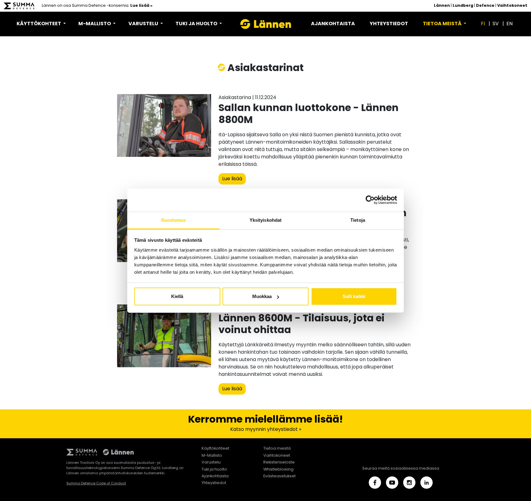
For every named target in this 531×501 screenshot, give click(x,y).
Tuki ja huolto (214, 469)
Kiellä (177, 296)
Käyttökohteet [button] (39, 24)
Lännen (442, 5)
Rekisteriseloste (279, 462)
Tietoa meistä (277, 448)
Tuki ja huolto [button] (196, 24)
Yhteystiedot (389, 24)
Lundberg (463, 5)
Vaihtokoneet (512, 5)
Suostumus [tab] (173, 220)
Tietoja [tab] (357, 220)
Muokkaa (262, 296)
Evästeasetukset (279, 476)
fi (483, 24)
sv (496, 24)
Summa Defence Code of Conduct (96, 483)
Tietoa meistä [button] (442, 24)
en (509, 24)
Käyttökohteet (215, 448)
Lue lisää (232, 179)
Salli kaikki (354, 296)
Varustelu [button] (143, 24)
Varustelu (211, 462)
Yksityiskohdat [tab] (265, 220)
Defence (485, 5)
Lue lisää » (141, 5)
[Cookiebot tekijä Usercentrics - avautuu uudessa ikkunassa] (370, 200)
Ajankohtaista (333, 24)
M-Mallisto (212, 455)
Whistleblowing (278, 469)
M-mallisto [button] (95, 24)
